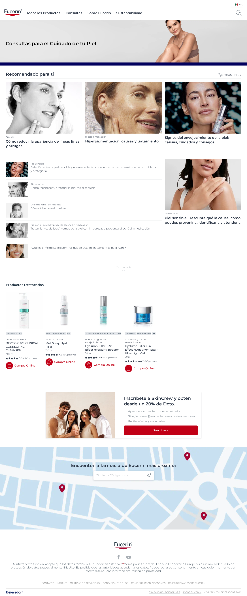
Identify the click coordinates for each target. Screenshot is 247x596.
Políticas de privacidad (84, 583)
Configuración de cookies (148, 583)
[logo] (13, 13)
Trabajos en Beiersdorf (164, 592)
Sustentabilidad (129, 13)
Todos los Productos (43, 13)
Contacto (48, 583)
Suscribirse (160, 430)
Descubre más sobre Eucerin (186, 583)
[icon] (149, 475)
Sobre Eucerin (99, 13)
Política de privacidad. (146, 571)
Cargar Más (123, 267)
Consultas (74, 13)
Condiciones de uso (115, 583)
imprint (62, 583)
